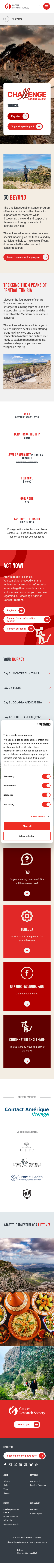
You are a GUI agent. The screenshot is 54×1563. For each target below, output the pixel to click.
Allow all (27, 826)
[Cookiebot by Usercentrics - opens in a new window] (38, 724)
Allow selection (27, 836)
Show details (38, 816)
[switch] (46, 785)
